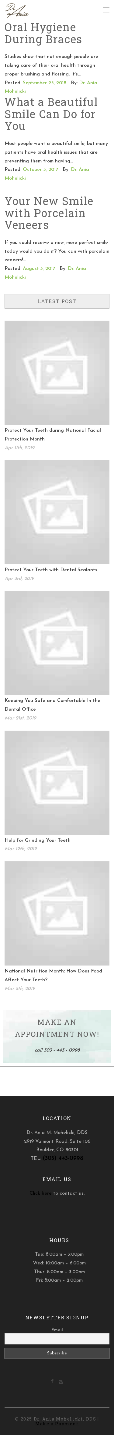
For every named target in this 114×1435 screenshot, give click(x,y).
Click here (40, 1193)
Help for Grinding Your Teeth (38, 840)
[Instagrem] (61, 1383)
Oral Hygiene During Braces (43, 33)
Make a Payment (56, 1424)
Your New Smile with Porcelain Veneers (49, 213)
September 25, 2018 (44, 83)
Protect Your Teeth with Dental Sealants (51, 570)
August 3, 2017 (39, 268)
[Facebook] (52, 1381)
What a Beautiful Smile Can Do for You (51, 113)
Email (57, 1330)
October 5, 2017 (40, 169)
